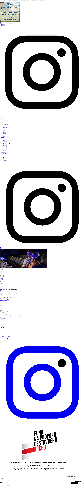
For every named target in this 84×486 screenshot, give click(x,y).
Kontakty (4, 155)
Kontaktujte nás (4, 117)
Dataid (5, 477)
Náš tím (3, 159)
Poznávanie (2, 279)
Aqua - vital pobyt (3, 320)
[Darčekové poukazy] (0, 247)
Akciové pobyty (4, 123)
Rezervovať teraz (2, 294)
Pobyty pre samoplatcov (5, 124)
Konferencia (4, 129)
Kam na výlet (4, 151)
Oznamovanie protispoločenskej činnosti (5, 336)
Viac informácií (68, 479)
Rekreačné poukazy (5, 126)
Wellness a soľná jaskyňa (5, 153)
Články (3, 135)
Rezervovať (1, 248)
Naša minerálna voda (5, 132)
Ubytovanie (2, 144)
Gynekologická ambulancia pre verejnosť (7, 134)
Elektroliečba (4, 140)
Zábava (2, 278)
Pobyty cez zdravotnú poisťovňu (6, 131)
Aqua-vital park (3, 152)
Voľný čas (2, 149)
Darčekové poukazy (5, 127)
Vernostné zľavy (4, 130)
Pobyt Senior (2, 319)
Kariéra (3, 157)
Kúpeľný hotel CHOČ (5, 145)
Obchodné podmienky (3, 334)
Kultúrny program (4, 150)
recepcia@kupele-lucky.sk (7, 161)
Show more (1, 22)
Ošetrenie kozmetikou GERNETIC (6, 143)
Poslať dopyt (1, 298)
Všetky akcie (2, 276)
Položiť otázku (1, 290)
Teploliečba (4, 139)
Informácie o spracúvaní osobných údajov (4, 300)
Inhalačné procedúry (5, 141)
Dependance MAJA (5, 148)
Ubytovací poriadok (5, 160)
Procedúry (2, 137)
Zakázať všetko (78, 481)
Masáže (3, 138)
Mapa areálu (2, 329)
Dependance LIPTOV (5, 146)
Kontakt (2, 326)
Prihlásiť (8, 299)
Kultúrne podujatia (3, 327)
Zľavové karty (2, 335)
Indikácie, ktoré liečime (5, 133)
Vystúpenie (2, 277)
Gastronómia (4, 158)
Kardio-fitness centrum (5, 142)
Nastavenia (71, 481)
